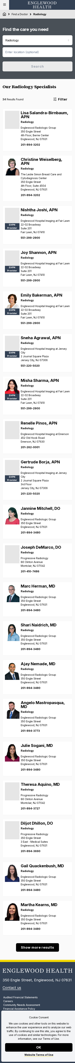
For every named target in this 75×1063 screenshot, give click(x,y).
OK (39, 1047)
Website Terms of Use (38, 1054)
